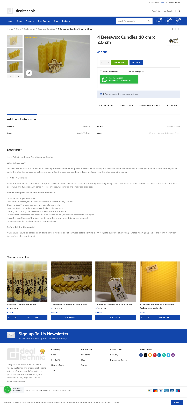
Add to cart (120, 62)
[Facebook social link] (141, 355)
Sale (53, 370)
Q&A (83, 360)
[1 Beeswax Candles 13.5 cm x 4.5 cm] (115, 281)
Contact (84, 365)
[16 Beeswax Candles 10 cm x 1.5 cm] (71, 281)
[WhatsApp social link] (164, 355)
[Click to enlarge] (29, 73)
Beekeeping (29, 29)
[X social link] (145, 355)
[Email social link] (150, 355)
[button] (11, 76)
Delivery (114, 355)
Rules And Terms (118, 360)
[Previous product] (172, 29)
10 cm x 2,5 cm (164, 133)
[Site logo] (10, 10)
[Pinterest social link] (155, 355)
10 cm (152, 133)
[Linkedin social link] (159, 355)
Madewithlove (173, 126)
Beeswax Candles (46, 29)
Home (10, 29)
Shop (18, 29)
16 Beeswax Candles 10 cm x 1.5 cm (69, 304)
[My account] (178, 10)
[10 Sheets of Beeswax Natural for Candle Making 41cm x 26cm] (160, 281)
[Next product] (178, 29)
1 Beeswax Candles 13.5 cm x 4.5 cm (113, 304)
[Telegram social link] (168, 355)
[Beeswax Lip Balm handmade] (27, 281)
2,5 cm (176, 133)
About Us (85, 355)
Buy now (136, 62)
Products (55, 360)
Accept (177, 402)
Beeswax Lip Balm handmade (21, 304)
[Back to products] (175, 29)
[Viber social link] (173, 355)
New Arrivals (57, 365)
